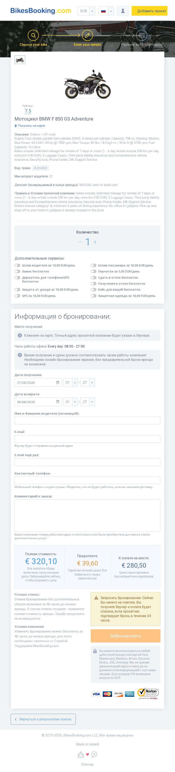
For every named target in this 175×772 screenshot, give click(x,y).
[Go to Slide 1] (20, 59)
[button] (106, 11)
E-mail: (20, 432)
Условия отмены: (27, 594)
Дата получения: (28, 375)
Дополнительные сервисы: (39, 258)
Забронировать (125, 635)
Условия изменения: (29, 627)
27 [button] (85, 382)
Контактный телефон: (33, 473)
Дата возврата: (27, 394)
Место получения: (29, 327)
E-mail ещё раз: (27, 455)
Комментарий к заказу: (33, 496)
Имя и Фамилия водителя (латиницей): (47, 413)
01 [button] (68, 382)
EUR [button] (83, 11)
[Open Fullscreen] (87, 84)
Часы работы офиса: (50, 346)
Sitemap (87, 764)
